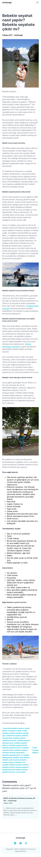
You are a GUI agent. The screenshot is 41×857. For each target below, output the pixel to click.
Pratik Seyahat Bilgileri (35, 750)
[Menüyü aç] (37, 2)
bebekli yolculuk (8, 772)
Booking (16, 347)
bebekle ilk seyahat (13, 735)
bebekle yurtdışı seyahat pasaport (15, 767)
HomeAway (7, 347)
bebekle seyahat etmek (18, 745)
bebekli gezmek (8, 770)
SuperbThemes (20, 851)
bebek (27, 728)
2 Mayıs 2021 (7, 803)
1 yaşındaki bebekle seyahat (13, 728)
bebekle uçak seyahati (10, 760)
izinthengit (7, 2)
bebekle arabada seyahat (12, 733)
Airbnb (28, 344)
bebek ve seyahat (9, 731)
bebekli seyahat (21, 770)
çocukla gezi (21, 772)
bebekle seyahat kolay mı (12, 748)
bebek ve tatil (22, 731)
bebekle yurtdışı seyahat (18, 765)
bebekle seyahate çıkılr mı (12, 755)
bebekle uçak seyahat (21, 757)
